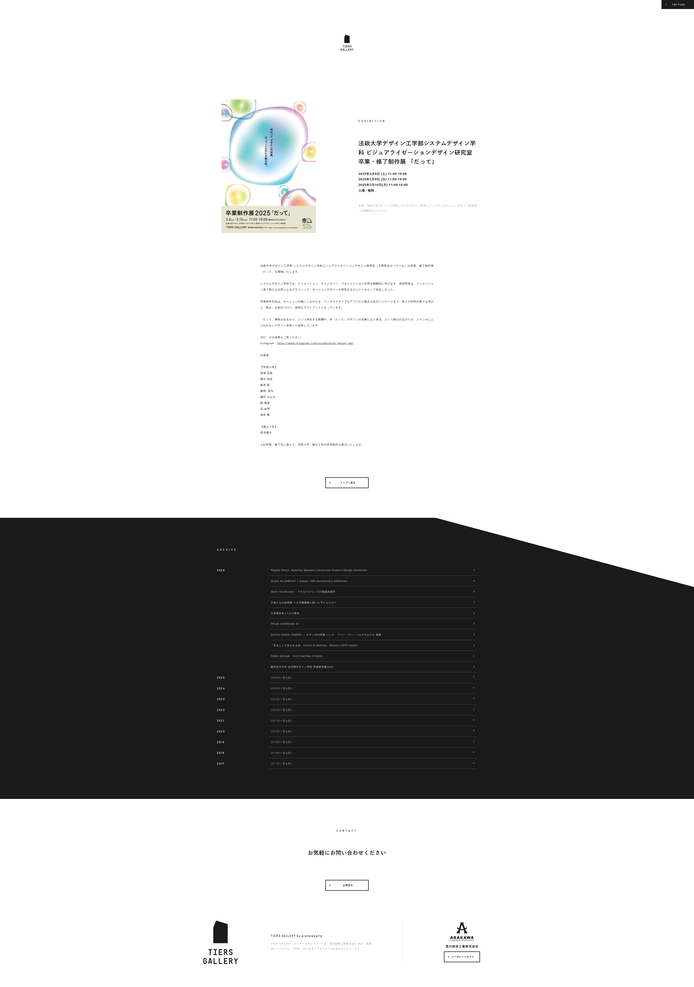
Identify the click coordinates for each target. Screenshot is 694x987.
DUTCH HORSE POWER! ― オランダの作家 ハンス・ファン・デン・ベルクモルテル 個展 (326, 634)
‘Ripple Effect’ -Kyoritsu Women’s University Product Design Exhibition (319, 570)
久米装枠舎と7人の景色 (285, 613)
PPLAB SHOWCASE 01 (285, 623)
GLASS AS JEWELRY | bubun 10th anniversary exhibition (309, 581)
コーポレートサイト (462, 956)
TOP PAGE (678, 4)
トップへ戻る (347, 482)
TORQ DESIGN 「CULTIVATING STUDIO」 (298, 656)
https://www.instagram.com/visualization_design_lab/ (315, 343)
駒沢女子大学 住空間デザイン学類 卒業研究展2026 (302, 666)
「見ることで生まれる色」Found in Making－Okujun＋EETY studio (314, 645)
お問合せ (348, 885)
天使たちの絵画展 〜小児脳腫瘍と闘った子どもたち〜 (304, 602)
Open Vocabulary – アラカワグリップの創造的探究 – (304, 591)
